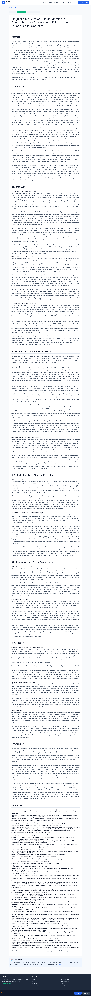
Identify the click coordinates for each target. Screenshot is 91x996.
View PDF (12, 12)
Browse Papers (35, 983)
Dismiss (86, 993)
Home (44, 2)
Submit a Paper (35, 985)
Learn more (59, 994)
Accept (78, 993)
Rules (50, 2)
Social (57, 2)
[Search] (75, 2)
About (70, 2)
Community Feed (65, 979)
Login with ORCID (83, 2)
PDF (60, 964)
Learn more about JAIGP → (7, 983)
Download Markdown (33, 12)
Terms (62, 983)
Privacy (63, 985)
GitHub (63, 986)
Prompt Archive (65, 981)
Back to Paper (15, 8)
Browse (64, 2)
